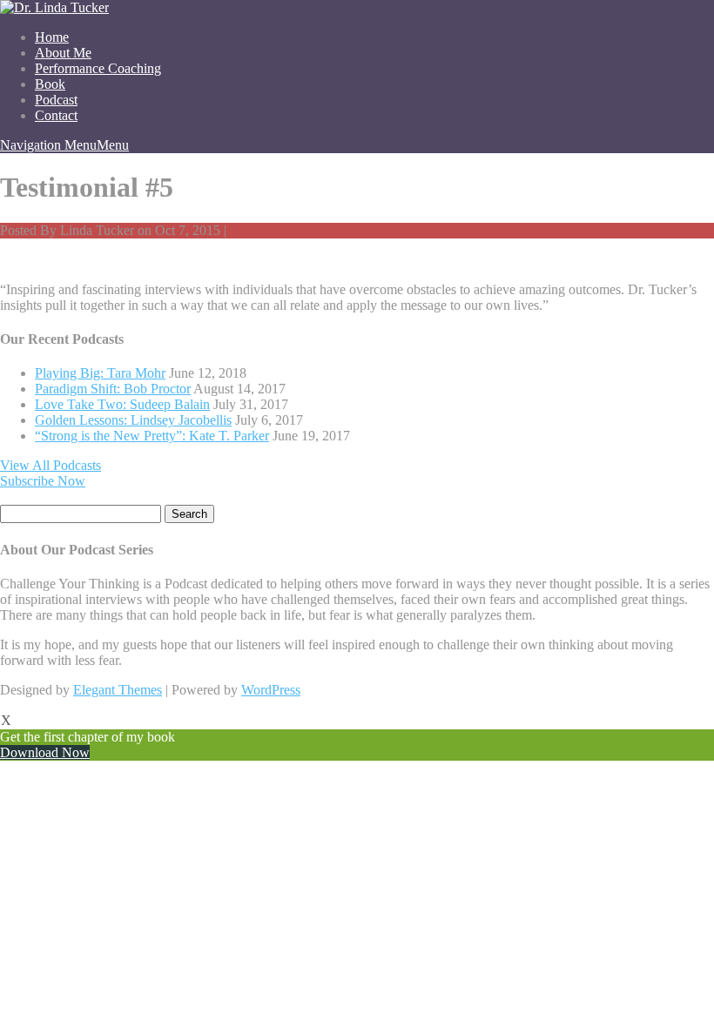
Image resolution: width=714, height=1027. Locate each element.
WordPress (270, 689)
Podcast (56, 99)
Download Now (45, 752)
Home (52, 37)
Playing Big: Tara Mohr (100, 373)
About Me (63, 52)
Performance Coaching (98, 68)
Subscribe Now (42, 480)
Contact (56, 115)
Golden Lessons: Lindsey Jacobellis (133, 420)
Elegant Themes (117, 689)
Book (50, 84)
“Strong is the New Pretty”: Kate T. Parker (152, 435)
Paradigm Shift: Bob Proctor (113, 388)
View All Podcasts (50, 465)
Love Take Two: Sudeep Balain (122, 404)
